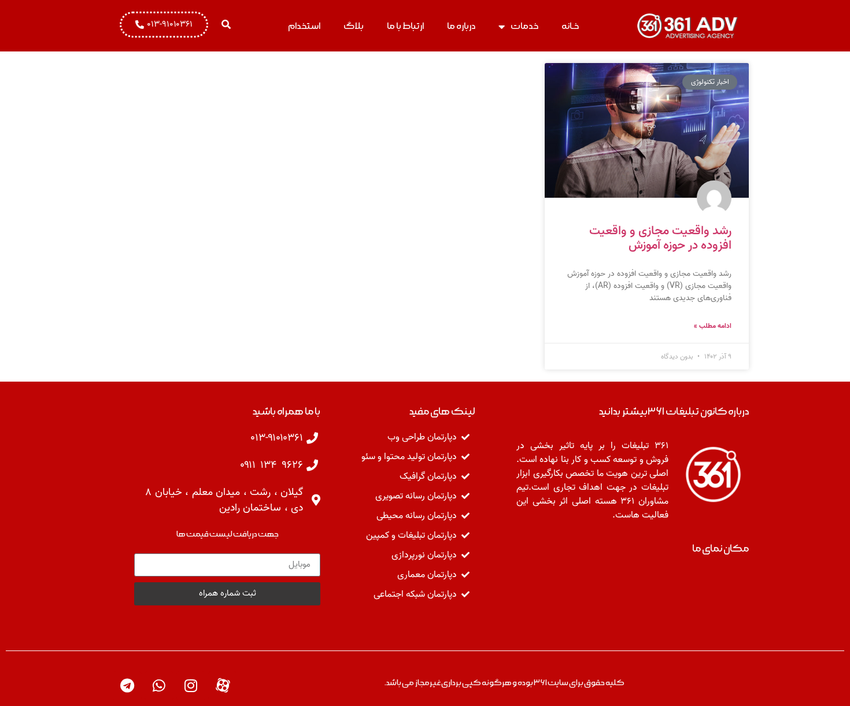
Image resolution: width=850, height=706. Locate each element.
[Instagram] (190, 685)
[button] (226, 24)
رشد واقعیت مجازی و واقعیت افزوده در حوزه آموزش (660, 238)
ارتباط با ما (405, 26)
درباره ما (461, 26)
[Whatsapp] (159, 685)
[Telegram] (127, 685)
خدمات (524, 26)
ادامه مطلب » (712, 326)
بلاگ (353, 26)
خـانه (570, 26)
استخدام (304, 26)
